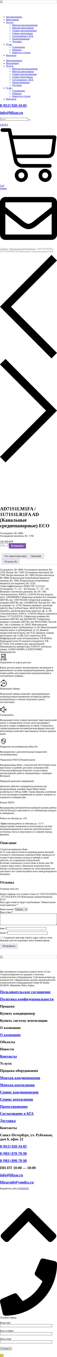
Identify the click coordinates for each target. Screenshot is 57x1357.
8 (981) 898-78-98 (13, 1161)
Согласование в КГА (17, 1113)
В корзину (17, 546)
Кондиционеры (14, 17)
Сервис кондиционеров (24, 30)
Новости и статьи (21, 52)
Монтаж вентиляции (23, 28)
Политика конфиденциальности (27, 999)
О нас (9, 44)
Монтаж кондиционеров (25, 25)
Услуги (9, 22)
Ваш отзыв (6, 912)
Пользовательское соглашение (25, 992)
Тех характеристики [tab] (15, 556)
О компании (18, 47)
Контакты (11, 55)
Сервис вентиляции (22, 33)
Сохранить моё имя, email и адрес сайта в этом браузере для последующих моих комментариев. (26, 939)
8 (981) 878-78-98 (13, 1153)
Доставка (17, 41)
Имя (3, 928)
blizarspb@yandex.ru (17, 1182)
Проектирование (21, 39)
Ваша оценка (7, 909)
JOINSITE (23, 1188)
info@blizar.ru (11, 113)
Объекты (16, 50)
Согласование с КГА (22, 36)
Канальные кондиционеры (22, 249)
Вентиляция (12, 19)
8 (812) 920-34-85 (13, 105)
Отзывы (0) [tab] (10, 561)
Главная (4, 249)
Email (3, 933)
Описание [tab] (36, 556)
